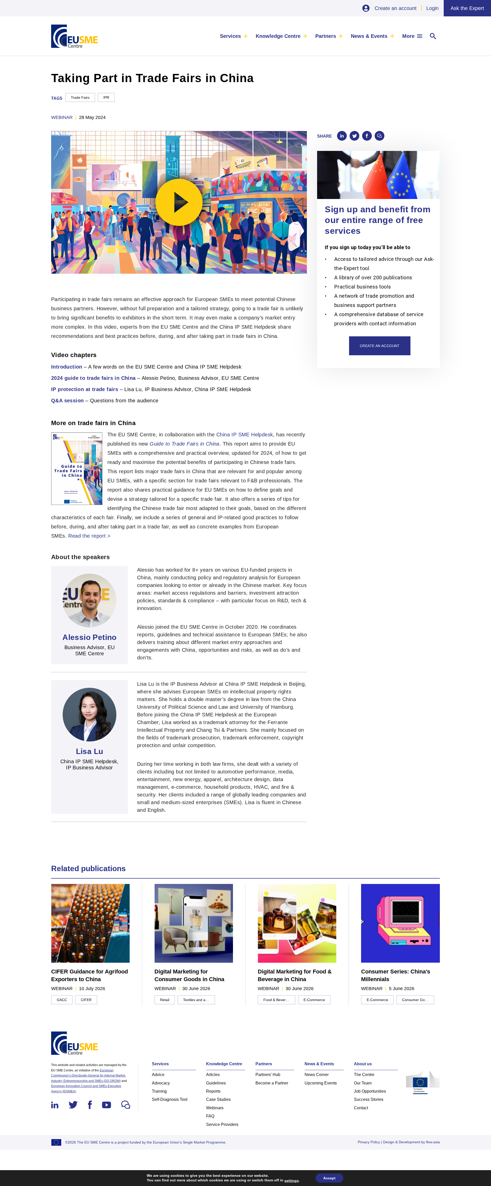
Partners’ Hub (267, 1074)
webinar (62, 117)
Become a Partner (271, 1083)
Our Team (363, 1083)
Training (159, 1091)
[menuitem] (234, 36)
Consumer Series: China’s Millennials (395, 975)
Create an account (396, 8)
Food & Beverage (277, 1000)
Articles (213, 1074)
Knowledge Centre (278, 36)
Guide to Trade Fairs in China (184, 444)
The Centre (364, 1074)
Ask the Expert (467, 8)
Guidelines (216, 1083)
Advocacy (161, 1083)
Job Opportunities (370, 1091)
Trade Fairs (80, 97)
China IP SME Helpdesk (244, 434)
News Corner (317, 1074)
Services (230, 36)
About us (363, 1064)
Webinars (215, 1108)
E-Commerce (314, 1000)
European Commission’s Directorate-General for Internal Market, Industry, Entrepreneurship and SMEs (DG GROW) (88, 1076)
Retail (164, 1000)
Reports (213, 1091)
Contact (361, 1108)
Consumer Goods (416, 1000)
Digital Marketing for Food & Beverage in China (295, 975)
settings (291, 1181)
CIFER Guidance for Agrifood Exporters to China (89, 975)
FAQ (210, 1116)
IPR (106, 97)
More (408, 36)
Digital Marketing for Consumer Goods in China (189, 975)
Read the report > (89, 536)
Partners (325, 36)
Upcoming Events (321, 1083)
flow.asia (433, 1142)
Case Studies (218, 1099)
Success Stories (368, 1099)
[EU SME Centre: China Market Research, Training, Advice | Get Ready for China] (74, 36)
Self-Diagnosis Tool (169, 1099)
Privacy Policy (369, 1142)
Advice (158, 1074)
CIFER (86, 1000)
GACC (62, 1000)
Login (432, 8)
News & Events (369, 36)
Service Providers (222, 1124)
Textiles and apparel (199, 1000)
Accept (329, 1178)
